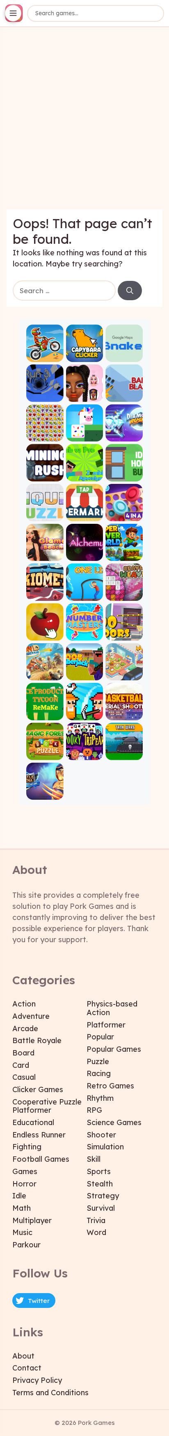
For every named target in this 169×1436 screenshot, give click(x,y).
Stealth (100, 1183)
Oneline (84, 594)
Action (24, 1004)
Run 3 (45, 395)
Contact (26, 1368)
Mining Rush (45, 474)
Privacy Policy (37, 1380)
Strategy (103, 1195)
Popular (100, 1036)
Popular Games (114, 1049)
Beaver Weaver (124, 594)
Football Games (40, 1159)
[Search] (130, 291)
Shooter (101, 1134)
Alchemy (84, 554)
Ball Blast (124, 395)
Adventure (31, 1016)
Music (22, 1232)
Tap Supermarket (84, 514)
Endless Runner (39, 1134)
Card (20, 1065)
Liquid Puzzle (45, 514)
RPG (94, 1110)
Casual (24, 1077)
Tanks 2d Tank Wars (124, 753)
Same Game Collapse (45, 435)
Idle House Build (124, 474)
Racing (99, 1073)
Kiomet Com (45, 594)
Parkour (26, 1244)
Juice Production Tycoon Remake (45, 713)
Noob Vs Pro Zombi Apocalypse (84, 474)
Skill (93, 1159)
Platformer (106, 1025)
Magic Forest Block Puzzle (45, 753)
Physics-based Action (112, 1008)
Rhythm (100, 1098)
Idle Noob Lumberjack (84, 673)
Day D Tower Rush (45, 673)
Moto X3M (45, 355)
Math (21, 1208)
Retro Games (110, 1085)
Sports (99, 1171)
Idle (19, 1195)
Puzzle (98, 1061)
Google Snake (124, 355)
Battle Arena (45, 793)
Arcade (25, 1028)
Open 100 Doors (124, 633)
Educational (33, 1122)
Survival (101, 1208)
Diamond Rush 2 (124, 435)
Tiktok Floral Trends (84, 395)
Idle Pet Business (124, 673)
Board (23, 1053)
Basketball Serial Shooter (124, 713)
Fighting (26, 1146)
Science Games (114, 1122)
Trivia (96, 1220)
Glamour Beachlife (45, 554)
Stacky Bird (84, 435)
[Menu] (13, 13)
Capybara (84, 355)
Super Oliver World (124, 554)
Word (96, 1232)
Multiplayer (32, 1220)
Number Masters (84, 633)
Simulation (105, 1146)
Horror (24, 1183)
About (23, 1356)
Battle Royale (37, 1040)
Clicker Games (37, 1089)
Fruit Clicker (45, 633)
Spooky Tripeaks (84, 753)
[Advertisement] (84, 124)
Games (24, 1171)
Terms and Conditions (50, 1392)
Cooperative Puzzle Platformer (47, 1106)
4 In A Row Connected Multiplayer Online (124, 514)
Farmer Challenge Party (84, 713)
